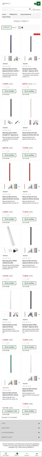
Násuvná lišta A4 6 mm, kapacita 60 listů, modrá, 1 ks (10, 71)
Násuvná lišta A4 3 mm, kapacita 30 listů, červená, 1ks (30, 199)
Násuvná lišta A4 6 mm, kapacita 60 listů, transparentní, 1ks (29, 391)
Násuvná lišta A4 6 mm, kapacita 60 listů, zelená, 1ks (10, 395)
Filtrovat (6, 27)
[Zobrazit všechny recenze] (11, 66)
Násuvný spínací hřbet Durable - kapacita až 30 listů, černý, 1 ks (30, 327)
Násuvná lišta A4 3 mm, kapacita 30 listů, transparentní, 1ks (9, 327)
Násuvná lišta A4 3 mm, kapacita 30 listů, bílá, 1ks (30, 134)
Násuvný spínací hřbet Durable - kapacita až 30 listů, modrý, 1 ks (30, 71)
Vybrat (14, 27)
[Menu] (38, 4)
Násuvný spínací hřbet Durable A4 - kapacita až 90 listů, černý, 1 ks (10, 135)
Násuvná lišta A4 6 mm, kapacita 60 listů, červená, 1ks (10, 199)
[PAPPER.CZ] (6, 3)
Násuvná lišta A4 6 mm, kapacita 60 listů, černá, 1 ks (30, 263)
